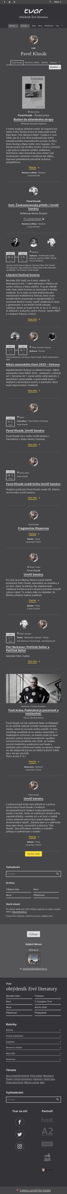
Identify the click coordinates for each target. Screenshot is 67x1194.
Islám (42, 1082)
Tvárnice (39, 995)
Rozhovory (54, 63)
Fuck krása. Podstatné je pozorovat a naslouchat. (33, 712)
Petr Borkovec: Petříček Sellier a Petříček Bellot (27, 648)
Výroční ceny (49, 1079)
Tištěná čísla (12, 889)
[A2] (47, 1132)
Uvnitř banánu (33, 574)
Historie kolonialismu (23, 1079)
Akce (40, 26)
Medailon (54, 67)
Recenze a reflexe (32, 63)
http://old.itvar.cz (19, 911)
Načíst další (33, 853)
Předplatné (40, 1012)
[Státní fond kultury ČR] (47, 1170)
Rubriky (12, 26)
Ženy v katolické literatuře (17, 1076)
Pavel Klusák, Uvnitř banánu (25, 430)
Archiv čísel (41, 1007)
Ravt (34, 26)
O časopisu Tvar (43, 1001)
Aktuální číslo (13, 995)
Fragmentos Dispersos (33, 528)
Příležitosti (48, 26)
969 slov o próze (31, 1082)
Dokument (37, 1079)
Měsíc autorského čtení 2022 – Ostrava (33, 364)
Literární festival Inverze (23, 275)
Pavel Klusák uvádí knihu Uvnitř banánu (33, 483)
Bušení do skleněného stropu (34, 119)
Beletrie (45, 63)
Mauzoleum (48, 1076)
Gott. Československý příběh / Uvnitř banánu (33, 206)
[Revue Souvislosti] (47, 1144)
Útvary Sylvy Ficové (14, 1082)
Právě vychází (36, 1076)
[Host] (47, 1120)
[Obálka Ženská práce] (33, 92)
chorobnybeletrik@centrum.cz (34, 969)
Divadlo (9, 1079)
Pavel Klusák (17, 63)
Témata (24, 26)
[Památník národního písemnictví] (47, 1157)
